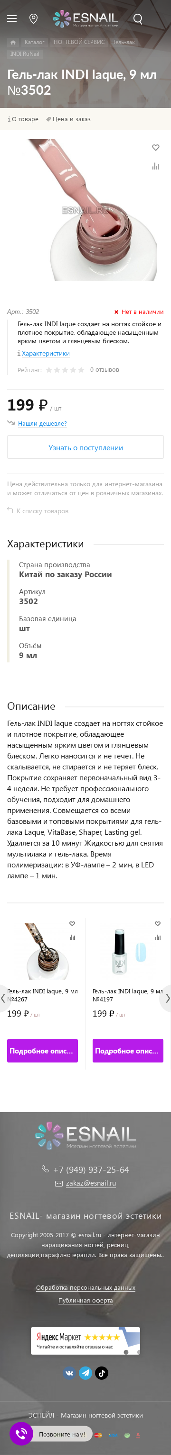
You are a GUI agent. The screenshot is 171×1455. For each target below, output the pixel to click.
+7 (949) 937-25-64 (91, 1169)
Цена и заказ (72, 119)
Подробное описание (44, 1050)
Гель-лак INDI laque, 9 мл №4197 (128, 995)
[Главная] (13, 42)
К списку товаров (42, 510)
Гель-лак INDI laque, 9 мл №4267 (42, 995)
